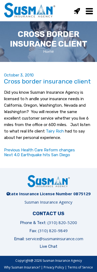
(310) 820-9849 (53, 230)
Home (48, 51)
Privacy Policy (54, 267)
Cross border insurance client (47, 81)
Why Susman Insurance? (22, 267)
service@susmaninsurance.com (54, 238)
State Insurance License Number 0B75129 (48, 193)
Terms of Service (80, 267)
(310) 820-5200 (62, 222)
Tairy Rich (55, 131)
